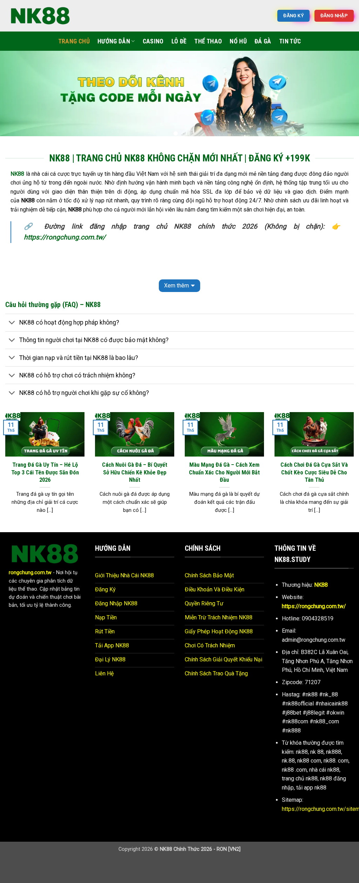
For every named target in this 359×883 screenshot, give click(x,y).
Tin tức (290, 41)
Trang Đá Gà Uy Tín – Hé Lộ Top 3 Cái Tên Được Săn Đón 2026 (45, 472)
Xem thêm (176, 285)
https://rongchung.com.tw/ (65, 237)
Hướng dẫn (113, 41)
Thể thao (208, 41)
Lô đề (179, 41)
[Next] (343, 96)
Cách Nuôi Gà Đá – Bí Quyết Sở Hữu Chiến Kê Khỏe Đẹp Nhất (134, 472)
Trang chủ (74, 41)
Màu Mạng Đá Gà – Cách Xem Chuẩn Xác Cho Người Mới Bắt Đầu (224, 472)
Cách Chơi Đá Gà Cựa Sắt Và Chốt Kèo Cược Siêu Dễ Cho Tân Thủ (314, 472)
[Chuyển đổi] (12, 323)
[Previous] (16, 96)
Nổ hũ (238, 41)
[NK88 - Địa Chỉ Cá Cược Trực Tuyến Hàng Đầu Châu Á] (40, 15)
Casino (153, 41)
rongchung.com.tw (30, 573)
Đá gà (263, 41)
